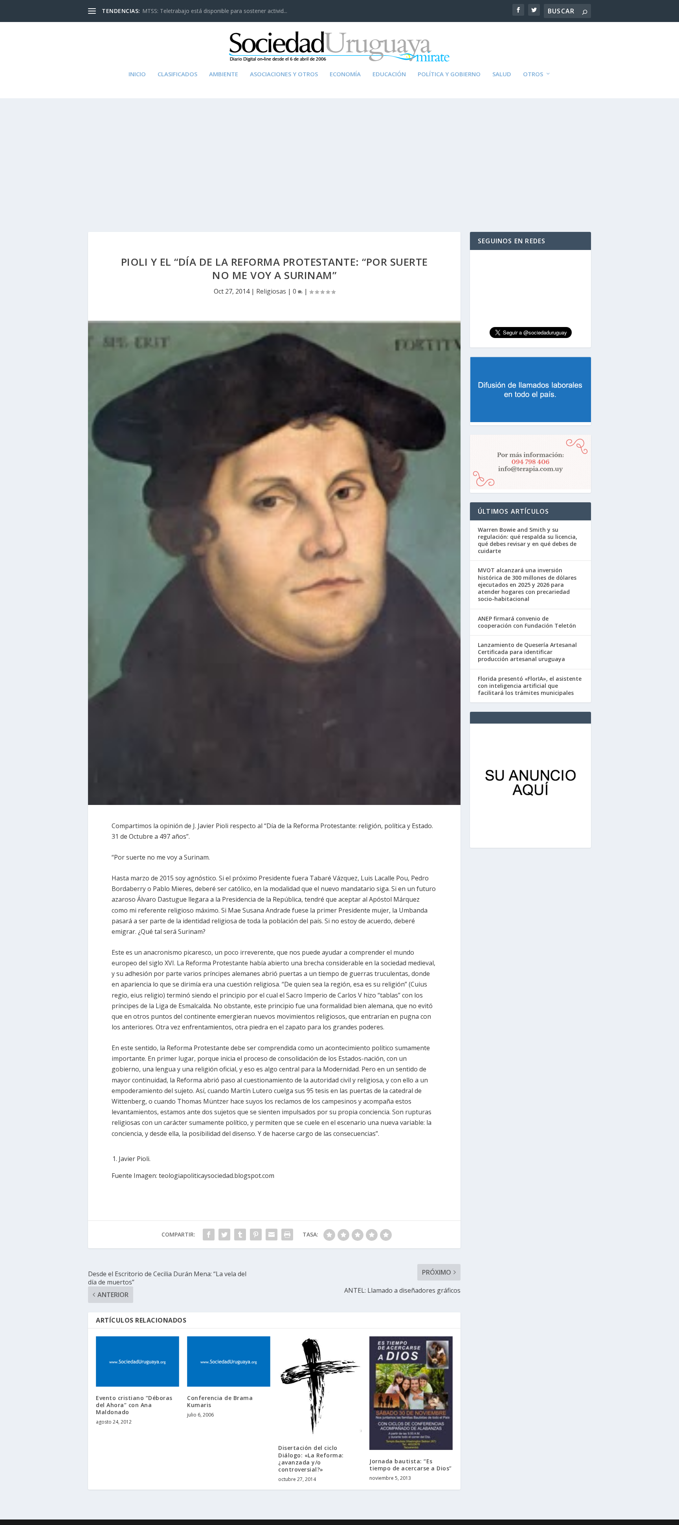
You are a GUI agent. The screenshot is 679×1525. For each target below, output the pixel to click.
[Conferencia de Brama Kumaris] (228, 1361)
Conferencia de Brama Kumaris (220, 1401)
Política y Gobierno (449, 74)
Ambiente (223, 74)
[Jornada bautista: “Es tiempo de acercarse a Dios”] (411, 1393)
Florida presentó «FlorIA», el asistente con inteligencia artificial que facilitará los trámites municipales (530, 685)
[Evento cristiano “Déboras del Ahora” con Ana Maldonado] (137, 1361)
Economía (345, 74)
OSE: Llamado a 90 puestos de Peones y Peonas (204, 11)
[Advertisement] (339, 157)
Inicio (137, 74)
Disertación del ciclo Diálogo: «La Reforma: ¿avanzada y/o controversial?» (311, 1458)
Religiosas (271, 291)
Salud (501, 74)
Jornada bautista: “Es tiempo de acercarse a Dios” (410, 1464)
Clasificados (177, 74)
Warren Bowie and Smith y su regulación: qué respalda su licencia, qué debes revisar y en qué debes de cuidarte (527, 540)
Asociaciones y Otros (284, 74)
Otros (533, 74)
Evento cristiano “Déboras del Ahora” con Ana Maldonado (134, 1405)
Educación (389, 74)
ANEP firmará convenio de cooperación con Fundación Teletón (527, 622)
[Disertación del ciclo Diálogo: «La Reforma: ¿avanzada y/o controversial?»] (320, 1386)
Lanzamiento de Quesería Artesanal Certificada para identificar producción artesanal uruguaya (527, 652)
